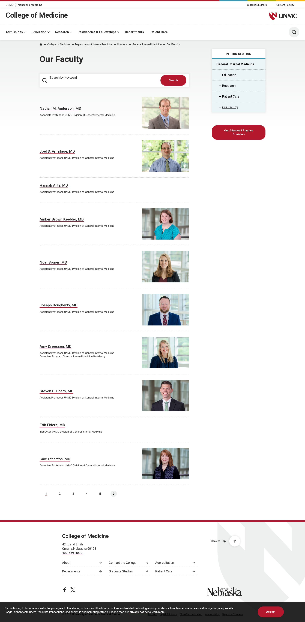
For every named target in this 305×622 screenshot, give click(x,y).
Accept (270, 611)
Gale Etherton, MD (55, 459)
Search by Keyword (63, 77)
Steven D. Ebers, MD (56, 391)
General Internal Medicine (147, 44)
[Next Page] (113, 494)
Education (39, 32)
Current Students (257, 5)
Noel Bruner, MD (53, 262)
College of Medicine (37, 15)
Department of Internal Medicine (93, 44)
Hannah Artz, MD (54, 185)
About (66, 562)
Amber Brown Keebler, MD (62, 219)
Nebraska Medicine (30, 5)
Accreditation (164, 562)
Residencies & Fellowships (97, 32)
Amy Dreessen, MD (55, 346)
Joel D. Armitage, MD (57, 151)
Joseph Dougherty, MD (58, 305)
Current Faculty (285, 5)
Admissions (14, 32)
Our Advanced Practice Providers (238, 132)
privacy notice (139, 612)
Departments (134, 32)
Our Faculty (173, 44)
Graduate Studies (121, 571)
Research (62, 32)
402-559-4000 (72, 553)
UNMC (9, 5)
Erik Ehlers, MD (52, 425)
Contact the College (122, 562)
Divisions (122, 44)
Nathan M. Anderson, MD (60, 108)
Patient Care (158, 32)
